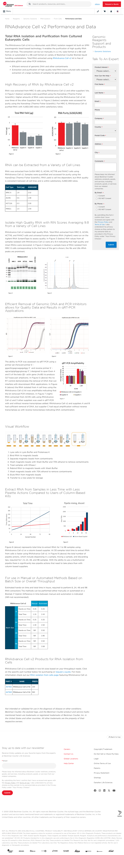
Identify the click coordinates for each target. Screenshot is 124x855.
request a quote (63, 672)
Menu (8, 11)
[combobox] (59, 4)
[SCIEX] (111, 851)
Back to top (115, 737)
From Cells (58, 19)
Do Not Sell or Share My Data (106, 754)
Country (98, 127)
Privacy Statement (101, 773)
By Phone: (99, 204)
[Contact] (98, 11)
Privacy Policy (103, 222)
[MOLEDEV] (88, 851)
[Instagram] (100, 791)
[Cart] (104, 11)
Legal (96, 759)
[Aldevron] (33, 851)
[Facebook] (95, 791)
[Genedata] (44, 851)
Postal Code (100, 136)
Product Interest (102, 67)
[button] (29, 4)
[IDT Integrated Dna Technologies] (66, 851)
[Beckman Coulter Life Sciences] (13, 4)
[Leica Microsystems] (77, 852)
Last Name (100, 93)
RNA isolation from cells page (44, 675)
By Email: (99, 193)
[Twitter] (109, 791)
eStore (97, 4)
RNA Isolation (45, 19)
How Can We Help (103, 76)
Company (99, 119)
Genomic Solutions (30, 19)
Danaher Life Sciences (103, 782)
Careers (67, 749)
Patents (97, 768)
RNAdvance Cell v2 (62, 58)
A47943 (9, 692)
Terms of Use (100, 224)
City (97, 153)
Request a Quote (112, 4)
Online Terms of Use (102, 763)
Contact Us (68, 754)
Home (7, 19)
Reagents (16, 19)
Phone (97, 110)
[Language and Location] (117, 11)
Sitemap (97, 778)
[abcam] (21, 851)
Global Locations (71, 759)
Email (98, 101)
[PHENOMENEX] (100, 851)
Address (99, 144)
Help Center (69, 763)
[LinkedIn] (104, 791)
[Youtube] (114, 791)
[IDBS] (55, 851)
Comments (100, 161)
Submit (111, 245)
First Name (100, 84)
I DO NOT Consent (104, 198)
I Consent (101, 196)
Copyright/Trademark (103, 749)
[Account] (111, 11)
